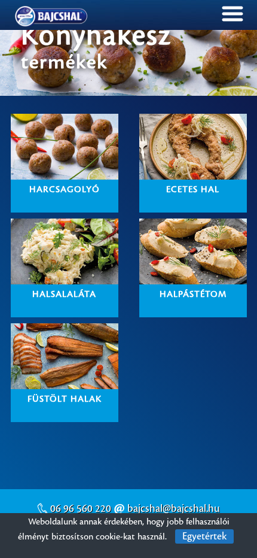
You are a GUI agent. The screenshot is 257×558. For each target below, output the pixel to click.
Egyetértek (204, 536)
